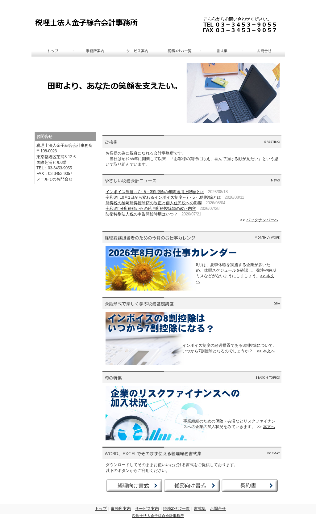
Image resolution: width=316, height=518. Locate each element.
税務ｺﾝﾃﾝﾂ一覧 (176, 508)
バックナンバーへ (262, 220)
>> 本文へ (266, 351)
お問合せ (218, 508)
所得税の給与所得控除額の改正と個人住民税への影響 (154, 203)
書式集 (200, 508)
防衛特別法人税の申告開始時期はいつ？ (142, 214)
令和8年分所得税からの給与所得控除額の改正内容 (151, 208)
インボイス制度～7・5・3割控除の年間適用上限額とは (155, 191)
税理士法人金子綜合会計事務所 (158, 516)
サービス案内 (147, 508)
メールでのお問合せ (54, 179)
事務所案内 (121, 508)
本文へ (269, 426)
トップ (101, 508)
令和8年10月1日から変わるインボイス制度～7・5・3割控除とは (163, 197)
